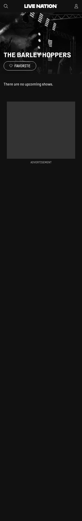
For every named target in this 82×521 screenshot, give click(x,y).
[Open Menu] (76, 6)
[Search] (6, 6)
